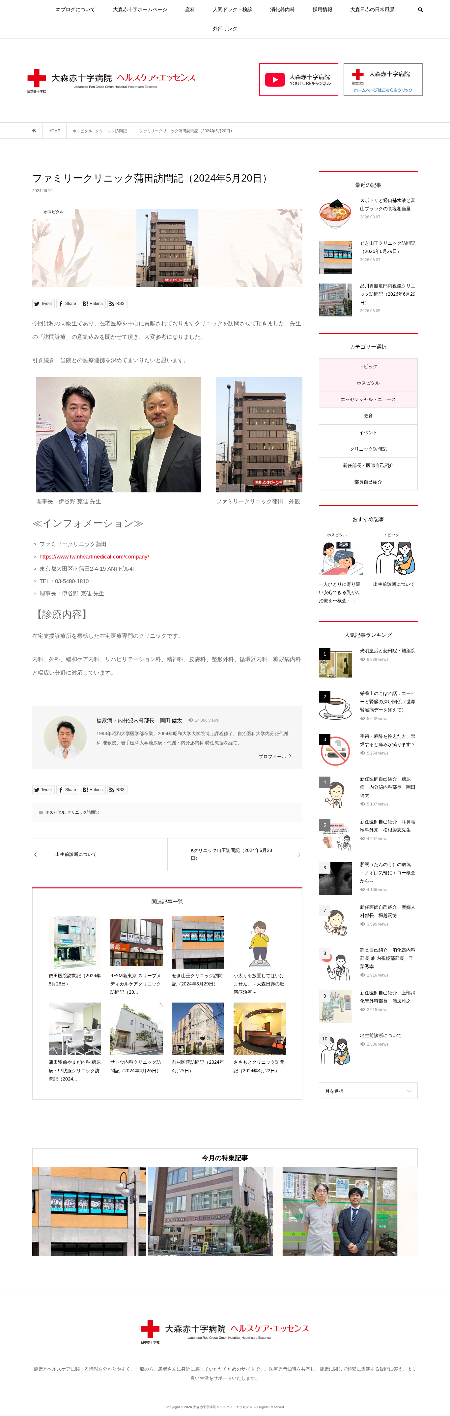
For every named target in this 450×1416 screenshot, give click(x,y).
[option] (96, 1211)
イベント (368, 432)
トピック (368, 366)
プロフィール (272, 756)
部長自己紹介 (368, 481)
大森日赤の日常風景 (372, 9)
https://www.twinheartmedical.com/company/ (94, 557)
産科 (190, 9)
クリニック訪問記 (83, 812)
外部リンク (225, 28)
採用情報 (322, 9)
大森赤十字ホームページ (140, 9)
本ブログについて (75, 9)
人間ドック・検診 (232, 9)
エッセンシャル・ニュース (368, 399)
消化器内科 (282, 9)
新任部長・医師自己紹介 (368, 465)
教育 (368, 415)
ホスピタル (55, 812)
